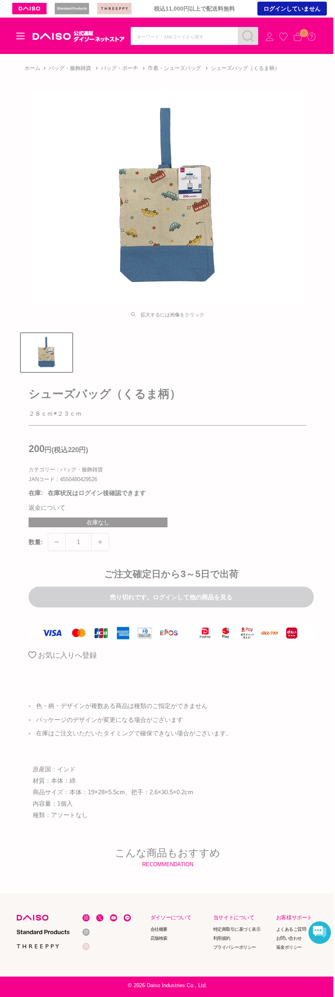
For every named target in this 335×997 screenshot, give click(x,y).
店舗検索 (159, 938)
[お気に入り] (283, 36)
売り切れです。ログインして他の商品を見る (171, 597)
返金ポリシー (289, 946)
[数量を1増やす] (100, 542)
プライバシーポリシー (234, 946)
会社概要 (159, 929)
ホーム (32, 68)
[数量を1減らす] (56, 542)
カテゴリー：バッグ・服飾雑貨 (66, 469)
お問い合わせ (289, 938)
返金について (47, 507)
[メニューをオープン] (20, 36)
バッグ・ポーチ (119, 68)
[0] (297, 36)
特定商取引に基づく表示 (237, 929)
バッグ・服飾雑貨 (70, 68)
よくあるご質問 (291, 929)
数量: (36, 541)
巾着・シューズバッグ (174, 68)
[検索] (248, 36)
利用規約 (221, 938)
